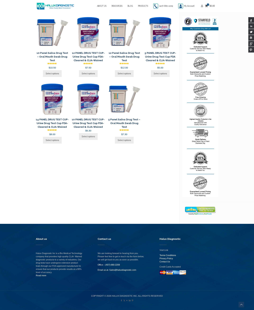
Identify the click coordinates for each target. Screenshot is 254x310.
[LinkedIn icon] (130, 300)
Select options (52, 73)
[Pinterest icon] (133, 300)
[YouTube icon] (127, 300)
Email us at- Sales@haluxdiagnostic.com (117, 270)
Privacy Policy (166, 258)
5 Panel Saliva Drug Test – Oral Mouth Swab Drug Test (124, 123)
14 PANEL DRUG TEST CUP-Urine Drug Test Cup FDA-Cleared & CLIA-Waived (52, 123)
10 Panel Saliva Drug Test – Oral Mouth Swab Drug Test (52, 56)
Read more (41, 275)
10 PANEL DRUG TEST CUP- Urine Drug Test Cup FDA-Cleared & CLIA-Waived (88, 123)
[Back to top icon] (241, 304)
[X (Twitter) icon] (124, 300)
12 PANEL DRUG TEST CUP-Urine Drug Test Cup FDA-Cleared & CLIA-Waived (88, 56)
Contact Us (165, 262)
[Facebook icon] (122, 300)
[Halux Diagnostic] (55, 6)
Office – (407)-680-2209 (109, 265)
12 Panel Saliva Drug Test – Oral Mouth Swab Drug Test (124, 56)
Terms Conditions (168, 255)
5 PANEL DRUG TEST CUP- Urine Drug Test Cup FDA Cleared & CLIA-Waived (160, 56)
